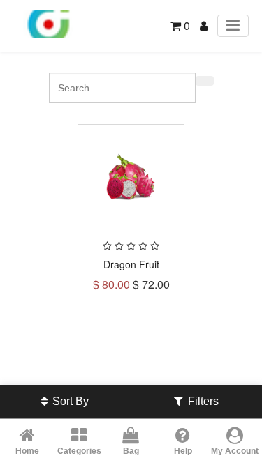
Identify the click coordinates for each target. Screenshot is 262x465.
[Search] (205, 81)
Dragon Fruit (131, 264)
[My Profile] (204, 25)
